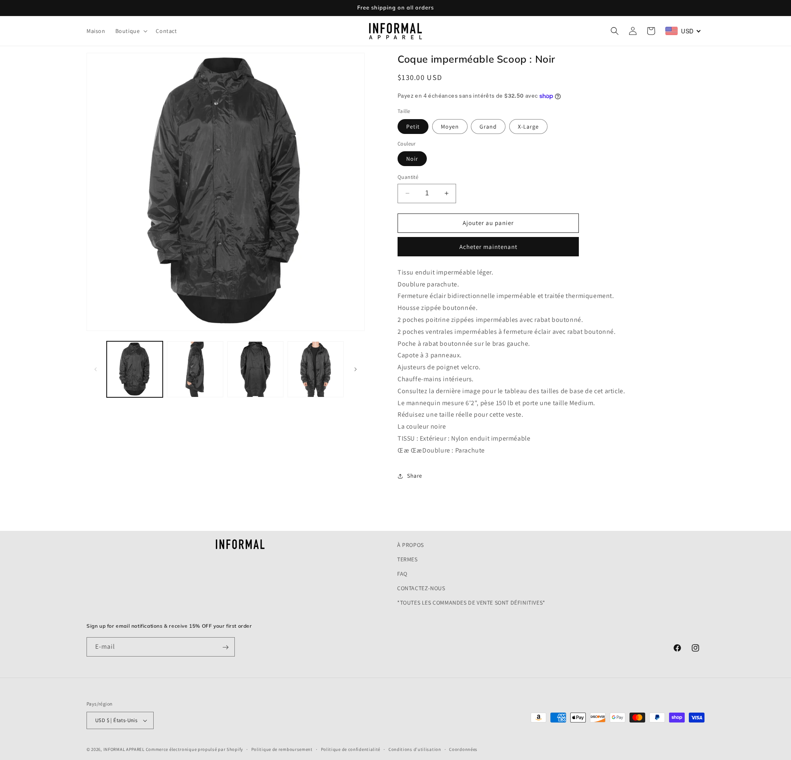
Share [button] (414, 475)
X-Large (528, 126)
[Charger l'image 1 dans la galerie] (135, 369)
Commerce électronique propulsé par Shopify (194, 749)
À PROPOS (410, 545)
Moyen (450, 126)
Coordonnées (463, 749)
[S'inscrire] (225, 647)
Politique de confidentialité (351, 749)
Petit (413, 126)
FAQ (402, 573)
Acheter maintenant (488, 247)
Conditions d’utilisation (414, 749)
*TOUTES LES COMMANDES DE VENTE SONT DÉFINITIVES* (471, 603)
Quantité (408, 177)
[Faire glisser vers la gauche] (96, 369)
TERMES (407, 559)
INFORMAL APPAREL (124, 749)
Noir (412, 158)
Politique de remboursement (282, 749)
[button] (130, 31)
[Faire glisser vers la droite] (355, 369)
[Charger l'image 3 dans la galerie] (255, 369)
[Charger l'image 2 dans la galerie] (195, 369)
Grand (488, 126)
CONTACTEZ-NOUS (421, 588)
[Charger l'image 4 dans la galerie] (316, 369)
